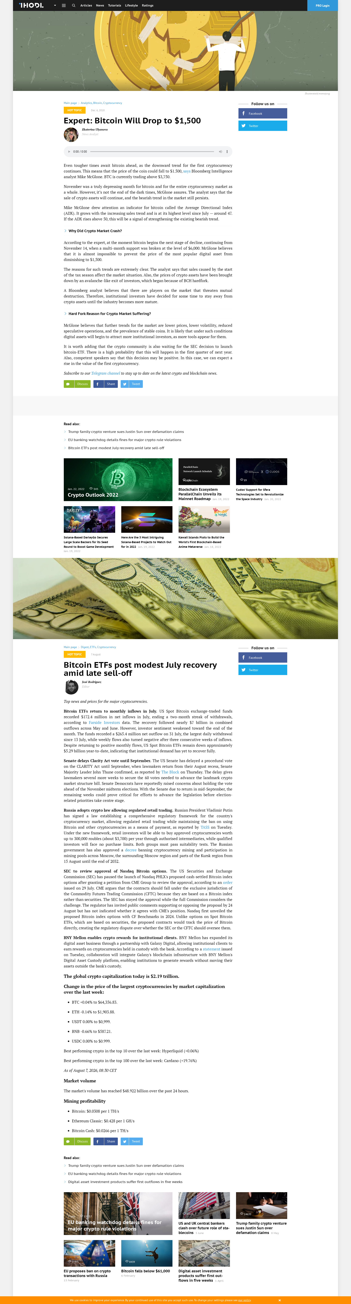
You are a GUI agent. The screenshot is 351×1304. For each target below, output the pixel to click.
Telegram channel (105, 373)
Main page (70, 103)
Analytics (86, 103)
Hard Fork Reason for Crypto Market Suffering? (110, 313)
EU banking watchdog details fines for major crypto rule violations (124, 440)
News (100, 5)
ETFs (93, 647)
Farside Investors (104, 722)
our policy (244, 1300)
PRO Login (322, 6)
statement (211, 948)
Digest (85, 647)
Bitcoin (97, 103)
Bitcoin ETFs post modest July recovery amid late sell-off (116, 448)
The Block (170, 771)
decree (131, 849)
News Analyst (90, 134)
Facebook (255, 113)
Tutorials (114, 5)
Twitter (253, 126)
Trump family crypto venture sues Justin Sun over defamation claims (126, 431)
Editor (85, 686)
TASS (205, 827)
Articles (86, 5)
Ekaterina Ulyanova (95, 129)
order (227, 882)
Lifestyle (131, 5)
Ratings (147, 5)
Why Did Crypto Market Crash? (95, 231)
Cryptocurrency (112, 103)
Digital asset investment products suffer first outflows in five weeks (125, 1182)
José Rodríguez (91, 682)
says (187, 171)
